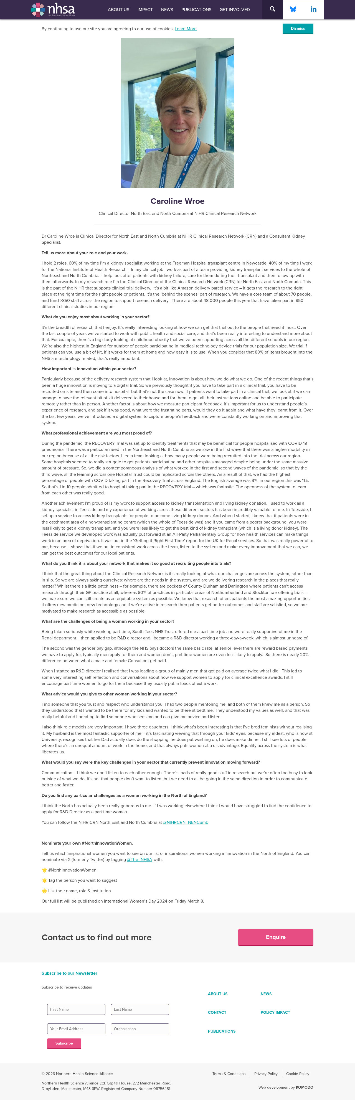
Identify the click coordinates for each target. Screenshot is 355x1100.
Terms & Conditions (229, 1073)
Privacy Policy (266, 1073)
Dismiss (298, 28)
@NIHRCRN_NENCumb (185, 822)
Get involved (235, 9)
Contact (217, 1012)
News (167, 9)
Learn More (186, 29)
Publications (196, 9)
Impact (145, 9)
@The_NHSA (139, 859)
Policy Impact (275, 1012)
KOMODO (304, 1087)
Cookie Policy (297, 1073)
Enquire (276, 937)
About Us (118, 9)
